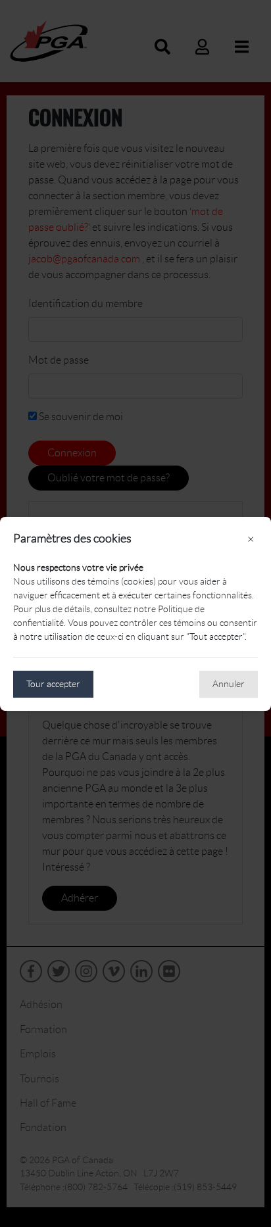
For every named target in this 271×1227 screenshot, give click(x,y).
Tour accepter (53, 684)
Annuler (228, 684)
